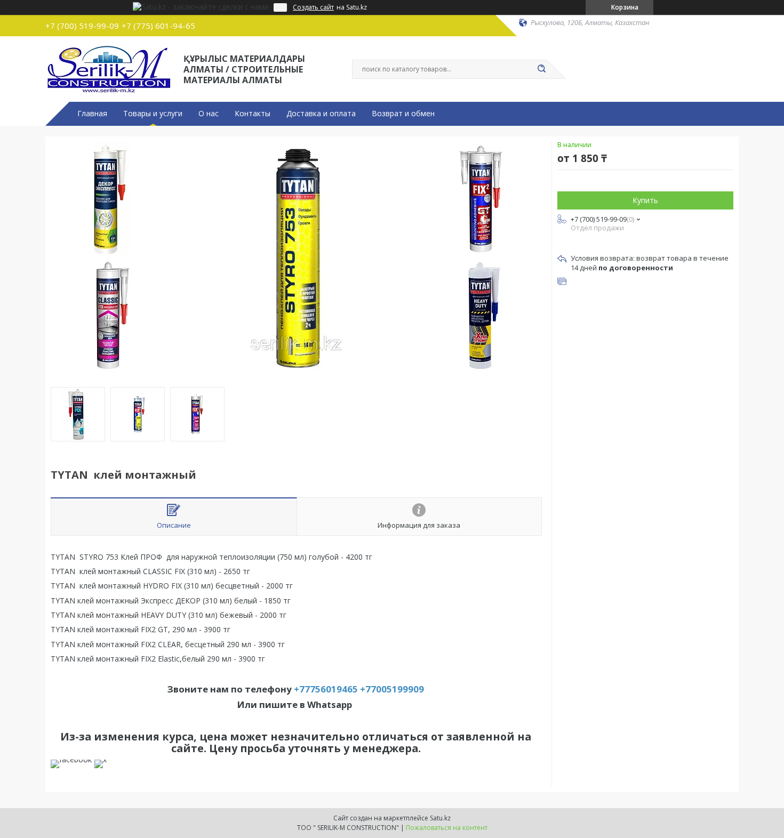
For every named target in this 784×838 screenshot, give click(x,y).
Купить (645, 200)
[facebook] (71, 759)
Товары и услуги (152, 113)
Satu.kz (440, 818)
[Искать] (541, 69)
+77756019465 (326, 689)
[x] (100, 759)
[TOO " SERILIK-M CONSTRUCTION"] (109, 68)
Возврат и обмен (403, 113)
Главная (92, 113)
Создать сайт (313, 7)
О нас (208, 113)
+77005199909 (392, 689)
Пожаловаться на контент (446, 827)
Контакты (252, 113)
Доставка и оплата (321, 113)
